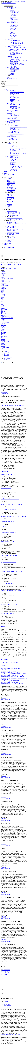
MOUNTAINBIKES (12, 90)
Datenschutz (7, 1004)
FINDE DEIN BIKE (12, 122)
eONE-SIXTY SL (14, 11)
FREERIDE (13, 131)
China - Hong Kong (5, 281)
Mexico (2, 312)
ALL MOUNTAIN (15, 97)
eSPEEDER (13, 21)
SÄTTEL (12, 152)
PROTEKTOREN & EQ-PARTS (18, 153)
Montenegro (4, 313)
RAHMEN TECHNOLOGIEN (18, 49)
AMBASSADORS (15, 52)
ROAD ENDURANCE (16, 107)
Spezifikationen (7, 353)
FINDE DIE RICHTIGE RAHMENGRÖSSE (16, 58)
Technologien (7, 358)
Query (2, 81)
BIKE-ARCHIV (14, 62)
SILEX (12, 38)
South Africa (4, 336)
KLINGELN (13, 163)
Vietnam (3, 348)
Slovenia (3, 334)
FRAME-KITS (14, 117)
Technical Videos (8, 357)
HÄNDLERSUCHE (12, 78)
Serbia (2, 330)
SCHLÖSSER (13, 170)
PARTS (9, 144)
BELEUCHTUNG (14, 162)
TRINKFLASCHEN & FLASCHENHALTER (16, 167)
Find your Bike (10, 74)
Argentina (3, 273)
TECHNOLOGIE (11, 46)
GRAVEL (9, 113)
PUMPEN (12, 165)
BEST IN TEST (14, 70)
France (2, 292)
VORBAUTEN (14, 146)
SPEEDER (12, 111)
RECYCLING (13, 66)
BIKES (5, 89)
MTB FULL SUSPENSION (17, 92)
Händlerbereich (7, 1005)
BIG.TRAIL (13, 31)
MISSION (12, 36)
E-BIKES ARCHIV (12, 139)
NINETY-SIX (13, 28)
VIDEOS (12, 73)
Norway (3, 323)
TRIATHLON (13, 108)
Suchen (3, 83)
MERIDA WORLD (12, 67)
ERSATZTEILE (14, 155)
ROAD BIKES (10, 103)
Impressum (6, 1002)
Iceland (2, 297)
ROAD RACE (13, 106)
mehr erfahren (4, 392)
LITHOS (12, 8)
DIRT (11, 32)
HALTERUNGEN (14, 160)
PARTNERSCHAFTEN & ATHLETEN (17, 223)
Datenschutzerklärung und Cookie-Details (11, 1034)
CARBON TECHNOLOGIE (17, 48)
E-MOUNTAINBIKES (13, 125)
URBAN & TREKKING (13, 110)
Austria (2, 276)
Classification (7, 360)
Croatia (2, 284)
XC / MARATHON (15, 94)
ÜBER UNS (10, 39)
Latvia (2, 306)
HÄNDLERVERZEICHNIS (17, 64)
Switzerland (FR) (5, 341)
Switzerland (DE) (5, 340)
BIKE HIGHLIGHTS (12, 22)
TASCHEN (13, 159)
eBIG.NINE (13, 15)
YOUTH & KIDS (11, 118)
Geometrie (6, 354)
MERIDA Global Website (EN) (8, 269)
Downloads (6, 355)
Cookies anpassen (14, 1037)
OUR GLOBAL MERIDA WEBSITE (11, 263)
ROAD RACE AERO (15, 104)
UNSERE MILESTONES (16, 43)
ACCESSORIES (11, 156)
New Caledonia (4, 319)
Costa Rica (3, 283)
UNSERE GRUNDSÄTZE (17, 42)
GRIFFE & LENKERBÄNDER (18, 148)
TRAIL (12, 96)
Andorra (3, 271)
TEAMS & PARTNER (12, 50)
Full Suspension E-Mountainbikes (18, 127)
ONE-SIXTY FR (14, 25)
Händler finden (4, 393)
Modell (5, 351)
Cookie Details (23, 1037)
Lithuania (3, 308)
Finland (2, 291)
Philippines (3, 325)
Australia (3, 274)
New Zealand (4, 320)
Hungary (3, 295)
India (2, 298)
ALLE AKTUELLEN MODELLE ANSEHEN (12, 405)
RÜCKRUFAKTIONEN (16, 63)
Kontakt (6, 1001)
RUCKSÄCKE (14, 158)
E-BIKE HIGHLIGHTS (13, 7)
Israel (2, 301)
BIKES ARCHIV (11, 121)
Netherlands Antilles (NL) (7, 318)
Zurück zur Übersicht (6, 699)
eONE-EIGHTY (14, 12)
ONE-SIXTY (13, 24)
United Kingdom (5, 347)
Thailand (3, 344)
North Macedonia (5, 322)
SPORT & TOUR (14, 100)
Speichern (10, 1043)
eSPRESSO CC (14, 19)
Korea (2, 305)
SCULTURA (13, 35)
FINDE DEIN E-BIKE (12, 141)
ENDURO (12, 99)
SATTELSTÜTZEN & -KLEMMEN (16, 150)
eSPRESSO (13, 17)
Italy (2, 302)
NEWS (5, 172)
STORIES (12, 71)
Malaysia (3, 311)
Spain (2, 337)
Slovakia (3, 333)
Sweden (3, 339)
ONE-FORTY (13, 26)
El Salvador (3, 288)
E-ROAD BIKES (11, 136)
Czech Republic (4, 285)
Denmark (3, 287)
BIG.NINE (12, 29)
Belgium (3, 277)
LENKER (12, 145)
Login (8, 77)
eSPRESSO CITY (14, 18)
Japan (2, 304)
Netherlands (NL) (5, 316)
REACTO (12, 34)
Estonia (2, 290)
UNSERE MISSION (15, 41)
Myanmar (3, 315)
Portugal (3, 327)
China (2, 280)
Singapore (3, 332)
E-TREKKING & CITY (13, 132)
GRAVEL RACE (14, 115)
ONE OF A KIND (14, 69)
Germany (3, 294)
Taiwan (2, 343)
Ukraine (3, 346)
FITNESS (12, 138)
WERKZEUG (13, 169)
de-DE (5, 244)
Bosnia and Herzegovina (7, 278)
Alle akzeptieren (4, 1037)
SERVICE (9, 56)
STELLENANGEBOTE (16, 45)
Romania (3, 329)
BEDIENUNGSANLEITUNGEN (18, 60)
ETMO (12, 10)
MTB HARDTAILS (15, 93)
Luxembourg (4, 309)
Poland (2, 326)
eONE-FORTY (14, 14)
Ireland (2, 299)
